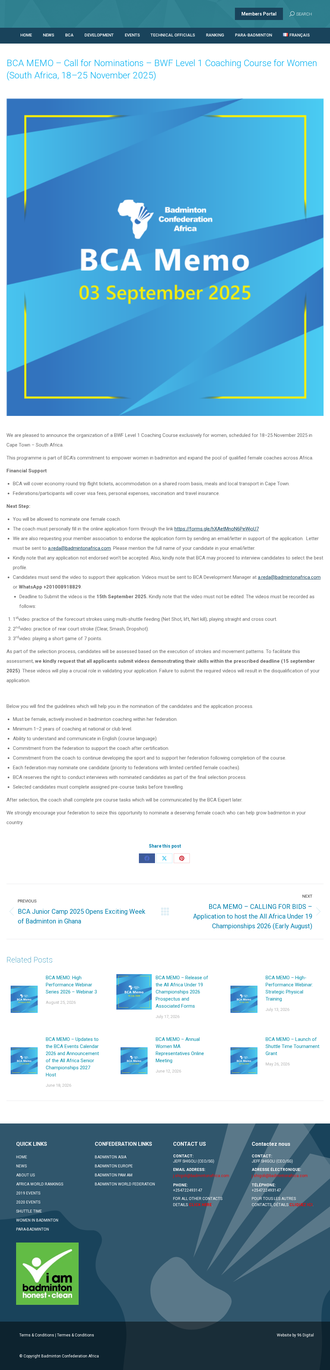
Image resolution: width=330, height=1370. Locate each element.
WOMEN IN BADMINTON (37, 1220)
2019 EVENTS (28, 1193)
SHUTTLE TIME (29, 1211)
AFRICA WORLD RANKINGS (39, 1184)
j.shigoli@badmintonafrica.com (201, 1176)
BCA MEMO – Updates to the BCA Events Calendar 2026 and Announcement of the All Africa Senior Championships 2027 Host (72, 1057)
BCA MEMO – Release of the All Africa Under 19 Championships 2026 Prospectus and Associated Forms (182, 992)
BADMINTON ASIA (110, 1157)
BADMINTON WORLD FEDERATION (125, 1184)
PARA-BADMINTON (32, 1229)
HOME (21, 1157)
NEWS (21, 1166)
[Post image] (24, 999)
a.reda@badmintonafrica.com (79, 548)
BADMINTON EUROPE (114, 1166)
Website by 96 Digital (295, 1335)
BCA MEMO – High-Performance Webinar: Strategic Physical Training (289, 988)
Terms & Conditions (36, 1335)
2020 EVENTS (28, 1202)
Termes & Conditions (75, 1335)
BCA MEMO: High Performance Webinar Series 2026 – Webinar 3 (71, 985)
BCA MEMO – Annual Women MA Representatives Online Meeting (180, 1049)
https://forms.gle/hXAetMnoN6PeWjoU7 (216, 529)
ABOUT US (25, 1175)
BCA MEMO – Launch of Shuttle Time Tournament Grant (292, 1046)
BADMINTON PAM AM (113, 1175)
